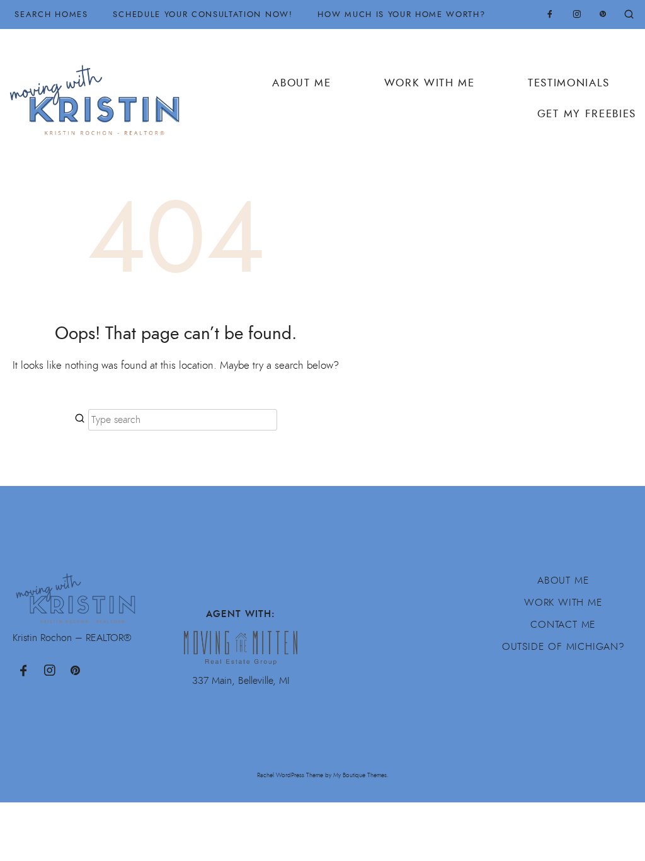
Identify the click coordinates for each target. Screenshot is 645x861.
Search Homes (51, 14)
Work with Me (563, 603)
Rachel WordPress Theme (290, 775)
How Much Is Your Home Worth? (401, 14)
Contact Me (563, 625)
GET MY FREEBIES (586, 114)
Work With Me (429, 83)
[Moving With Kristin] (99, 93)
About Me (301, 83)
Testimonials (569, 83)
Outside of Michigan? (563, 647)
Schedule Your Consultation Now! (202, 14)
